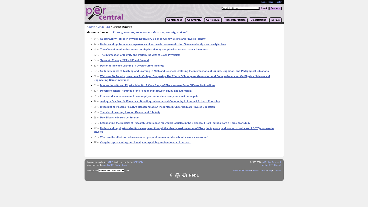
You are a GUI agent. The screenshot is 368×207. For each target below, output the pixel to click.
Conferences (174, 19)
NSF (135, 162)
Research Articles (235, 19)
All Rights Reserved (271, 162)
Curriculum (213, 19)
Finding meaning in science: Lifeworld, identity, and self (150, 32)
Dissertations (258, 19)
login (271, 2)
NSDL (141, 162)
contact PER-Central (271, 165)
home (264, 2)
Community (194, 19)
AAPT (110, 162)
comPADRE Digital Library (115, 165)
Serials (275, 19)
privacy (263, 170)
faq (270, 170)
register (278, 2)
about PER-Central (242, 170)
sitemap (277, 170)
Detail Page (104, 26)
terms (255, 170)
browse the (92, 170)
